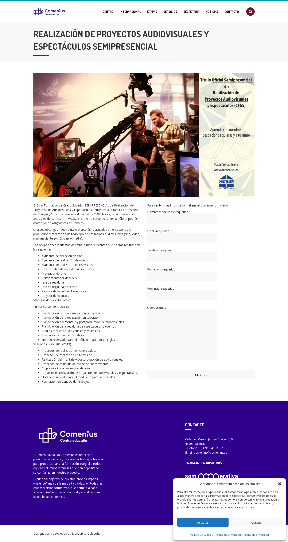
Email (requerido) (158, 231)
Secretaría (191, 11)
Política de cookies (201, 535)
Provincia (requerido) (161, 288)
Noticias (212, 11)
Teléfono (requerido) (161, 250)
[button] (279, 484)
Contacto (232, 11)
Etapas (152, 11)
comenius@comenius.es (210, 452)
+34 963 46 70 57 (211, 448)
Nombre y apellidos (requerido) (168, 212)
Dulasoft (93, 533)
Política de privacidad (228, 535)
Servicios (170, 11)
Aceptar (203, 522)
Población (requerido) (161, 269)
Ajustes (256, 522)
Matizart (77, 533)
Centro (108, 11)
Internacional (130, 11)
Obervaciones (156, 308)
